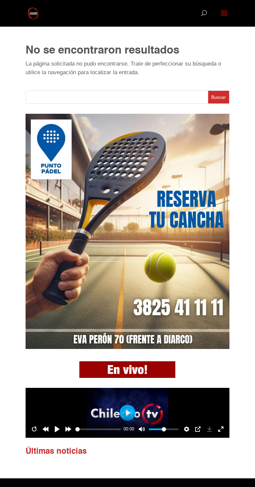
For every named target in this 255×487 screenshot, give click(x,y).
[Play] (57, 429)
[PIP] (198, 429)
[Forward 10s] (68, 429)
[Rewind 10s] (45, 429)
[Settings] (186, 429)
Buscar (218, 97)
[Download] (209, 429)
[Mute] (141, 429)
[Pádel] (127, 347)
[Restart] (34, 429)
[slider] (98, 429)
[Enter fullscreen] (220, 429)
